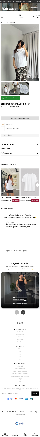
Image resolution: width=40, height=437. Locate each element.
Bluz (20, 354)
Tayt (20, 356)
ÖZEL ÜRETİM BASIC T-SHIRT (10, 197)
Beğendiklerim (20, 334)
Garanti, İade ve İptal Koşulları (20, 376)
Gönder (35, 393)
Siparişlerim (20, 331)
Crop (20, 359)
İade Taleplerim (20, 337)
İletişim (20, 379)
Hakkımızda (20, 366)
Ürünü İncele (14, 182)
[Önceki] (17, 312)
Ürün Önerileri (7, 153)
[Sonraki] (23, 312)
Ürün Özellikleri (7, 144)
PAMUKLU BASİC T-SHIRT (29, 197)
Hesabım (20, 342)
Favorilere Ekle (10, 182)
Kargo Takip (20, 339)
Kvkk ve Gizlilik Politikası (20, 371)
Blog (20, 381)
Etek (20, 351)
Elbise (20, 349)
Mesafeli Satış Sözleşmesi (20, 373)
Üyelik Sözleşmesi (20, 368)
